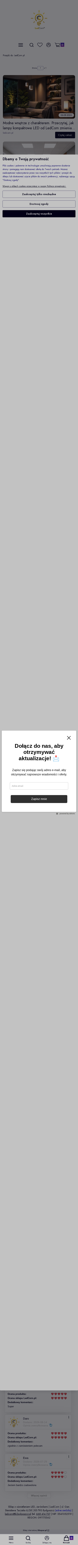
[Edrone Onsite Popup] (39, 772)
